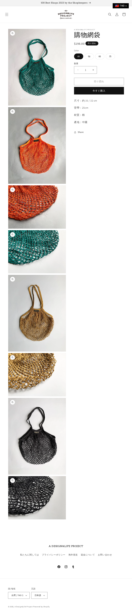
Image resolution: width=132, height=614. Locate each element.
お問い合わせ (105, 554)
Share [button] (81, 132)
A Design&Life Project (24, 606)
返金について (88, 554)
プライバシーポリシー (53, 554)
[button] (6, 14)
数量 (76, 63)
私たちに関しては (29, 554)
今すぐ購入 (99, 90)
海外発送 (73, 554)
